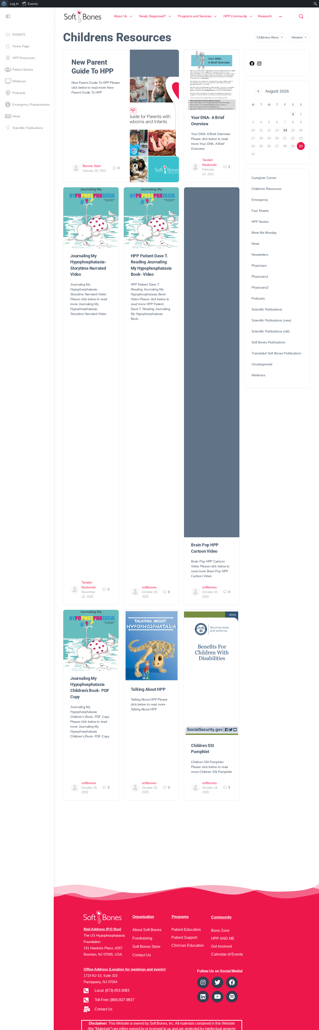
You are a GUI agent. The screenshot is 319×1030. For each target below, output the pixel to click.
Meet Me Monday (264, 232)
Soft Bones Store (146, 947)
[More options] (280, 16)
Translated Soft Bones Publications (276, 353)
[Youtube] (217, 996)
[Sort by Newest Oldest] (299, 37)
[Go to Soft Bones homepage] (82, 16)
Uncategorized (262, 364)
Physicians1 (260, 276)
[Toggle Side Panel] (8, 16)
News (255, 243)
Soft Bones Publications (268, 342)
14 (285, 130)
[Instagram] (259, 65)
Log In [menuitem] (14, 4)
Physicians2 (260, 287)
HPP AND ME (222, 938)
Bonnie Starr (92, 166)
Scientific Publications (267, 309)
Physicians (259, 265)
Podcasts (258, 298)
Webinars (258, 375)
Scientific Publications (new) (271, 320)
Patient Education (186, 930)
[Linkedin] (203, 996)
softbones (149, 587)
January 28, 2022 (94, 170)
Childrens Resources (266, 189)
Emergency (260, 200)
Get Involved (221, 946)
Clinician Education (187, 945)
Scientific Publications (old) (271, 331)
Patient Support (184, 937)
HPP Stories (260, 221)
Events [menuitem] (33, 4)
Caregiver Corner (264, 178)
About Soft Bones (146, 930)
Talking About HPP (148, 689)
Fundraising (142, 938)
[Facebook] (252, 65)
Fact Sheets (260, 211)
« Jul (258, 91)
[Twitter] (217, 982)
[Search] (301, 16)
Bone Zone (220, 930)
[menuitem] (4, 3)
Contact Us (141, 955)
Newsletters (260, 254)
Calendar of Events (227, 954)
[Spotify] (232, 996)
